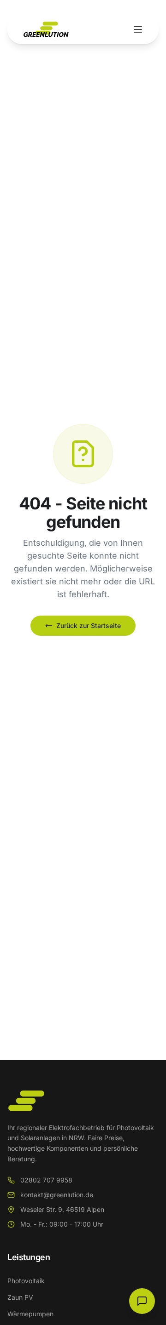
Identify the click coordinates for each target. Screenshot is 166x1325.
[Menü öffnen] (138, 29)
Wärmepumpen (30, 1314)
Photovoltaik (26, 1281)
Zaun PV (20, 1297)
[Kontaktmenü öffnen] (142, 1301)
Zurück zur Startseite (88, 625)
